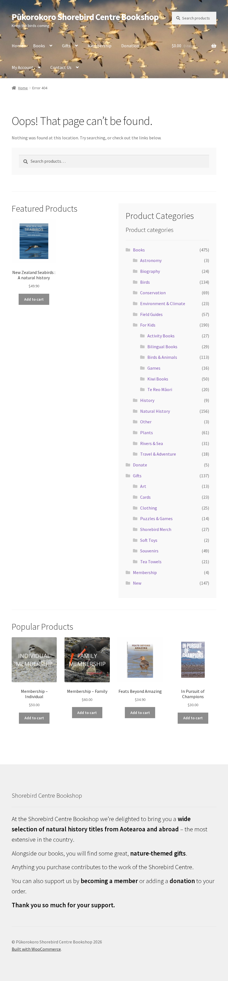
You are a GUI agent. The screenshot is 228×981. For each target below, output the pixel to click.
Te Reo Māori (159, 389)
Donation (130, 45)
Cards (145, 497)
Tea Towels (151, 561)
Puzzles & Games (156, 518)
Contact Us (60, 67)
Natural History (155, 411)
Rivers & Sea (151, 443)
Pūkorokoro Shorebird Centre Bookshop (85, 17)
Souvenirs (149, 550)
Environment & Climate (162, 303)
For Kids (147, 325)
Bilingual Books (162, 346)
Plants (146, 432)
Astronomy (151, 260)
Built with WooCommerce (36, 949)
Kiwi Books (157, 379)
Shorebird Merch (155, 529)
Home (17, 45)
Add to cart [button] (34, 299)
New (137, 583)
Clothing (148, 508)
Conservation (153, 292)
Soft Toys (148, 540)
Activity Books (161, 335)
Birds (145, 282)
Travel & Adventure (158, 454)
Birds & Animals (162, 357)
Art (143, 486)
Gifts (66, 45)
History (147, 400)
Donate (140, 465)
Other (146, 421)
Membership (99, 45)
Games (153, 368)
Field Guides (151, 314)
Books (39, 45)
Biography (150, 271)
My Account (22, 67)
